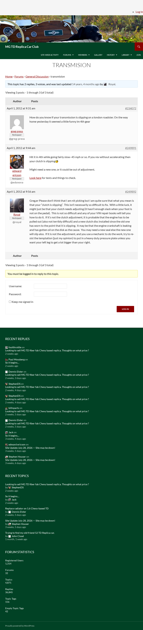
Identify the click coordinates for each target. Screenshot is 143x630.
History (111, 55)
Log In (125, 309)
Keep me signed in (22, 301)
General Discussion (37, 76)
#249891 (130, 148)
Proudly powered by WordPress (19, 625)
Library (125, 55)
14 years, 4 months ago (85, 84)
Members (82, 55)
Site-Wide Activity (50, 55)
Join (138, 55)
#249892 (130, 191)
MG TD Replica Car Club (22, 47)
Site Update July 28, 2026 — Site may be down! (30, 447)
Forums (67, 55)
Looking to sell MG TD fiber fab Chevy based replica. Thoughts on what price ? (47, 350)
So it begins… (12, 362)
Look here (35, 177)
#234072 (130, 108)
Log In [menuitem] (139, 11)
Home (9, 76)
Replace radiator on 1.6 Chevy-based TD (27, 508)
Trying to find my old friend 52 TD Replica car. (30, 532)
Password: (15, 294)
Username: (15, 286)
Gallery (98, 55)
